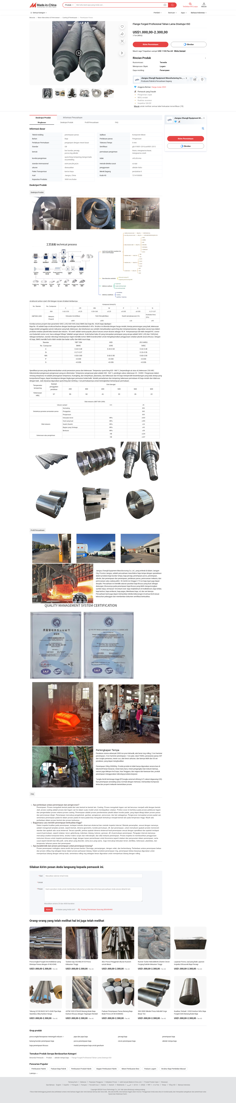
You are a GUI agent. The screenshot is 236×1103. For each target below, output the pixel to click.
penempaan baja (168, 1036)
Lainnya (33, 1073)
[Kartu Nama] (203, 128)
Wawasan (164, 1082)
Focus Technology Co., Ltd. (111, 1089)
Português (75, 1085)
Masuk (203, 6)
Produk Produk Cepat (151, 1082)
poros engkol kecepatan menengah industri (46, 1036)
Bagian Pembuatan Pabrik (106, 1069)
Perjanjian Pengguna (96, 1082)
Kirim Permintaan (150, 44)
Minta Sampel (179, 51)
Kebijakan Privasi (111, 1082)
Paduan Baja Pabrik (58, 1069)
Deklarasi (83, 1082)
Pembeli (157, 12)
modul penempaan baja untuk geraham (89, 1045)
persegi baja (122, 1036)
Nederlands (120, 1085)
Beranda (32, 17)
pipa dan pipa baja (81, 1036)
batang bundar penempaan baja (42, 1041)
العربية (129, 1085)
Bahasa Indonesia (184, 1085)
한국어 (136, 1085)
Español (66, 1085)
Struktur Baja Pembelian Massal (173, 1069)
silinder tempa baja (169, 1041)
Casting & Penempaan (69, 17)
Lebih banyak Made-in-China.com (131, 1082)
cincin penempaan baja (127, 1041)
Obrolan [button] (190, 44)
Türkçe (164, 1085)
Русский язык (94, 1085)
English (58, 1085)
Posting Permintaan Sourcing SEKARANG (95, 909)
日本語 (143, 1085)
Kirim (48, 909)
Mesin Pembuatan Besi (130, 1069)
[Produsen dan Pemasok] (43, 5)
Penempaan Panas (86, 17)
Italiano (103, 1085)
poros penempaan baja (82, 1041)
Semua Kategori (39, 12)
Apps (183, 12)
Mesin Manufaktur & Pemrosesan (49, 17)
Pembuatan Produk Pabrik (81, 1069)
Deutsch (111, 1085)
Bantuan (171, 12)
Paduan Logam (150, 1069)
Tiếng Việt (172, 1085)
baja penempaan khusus (39, 1045)
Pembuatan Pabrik (38, 1069)
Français (84, 1085)
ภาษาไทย (156, 1085)
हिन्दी (149, 1085)
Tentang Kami (73, 1082)
